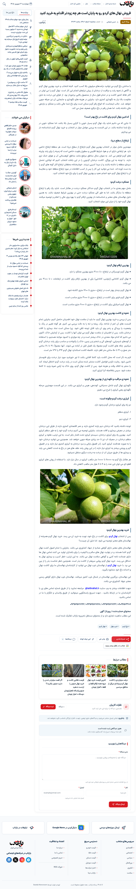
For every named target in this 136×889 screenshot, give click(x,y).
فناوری (130, 867)
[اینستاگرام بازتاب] (22, 859)
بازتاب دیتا (92, 872)
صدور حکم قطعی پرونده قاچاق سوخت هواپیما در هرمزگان (10, 130)
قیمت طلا (92, 852)
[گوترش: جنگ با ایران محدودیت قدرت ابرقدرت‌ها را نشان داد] (25, 176)
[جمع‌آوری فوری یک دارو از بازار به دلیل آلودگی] (25, 162)
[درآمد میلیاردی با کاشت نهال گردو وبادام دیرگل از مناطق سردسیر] (117, 670)
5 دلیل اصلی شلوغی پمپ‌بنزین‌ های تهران (17, 290)
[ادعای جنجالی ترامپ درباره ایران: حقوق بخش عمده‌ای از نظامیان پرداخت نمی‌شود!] (25, 195)
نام (126, 787)
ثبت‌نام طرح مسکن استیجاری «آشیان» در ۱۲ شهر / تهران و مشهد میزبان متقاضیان (10, 217)
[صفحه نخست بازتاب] (16, 843)
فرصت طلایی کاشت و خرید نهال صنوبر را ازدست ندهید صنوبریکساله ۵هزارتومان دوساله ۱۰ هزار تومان (74, 687)
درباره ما (59, 847)
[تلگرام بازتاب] (28, 859)
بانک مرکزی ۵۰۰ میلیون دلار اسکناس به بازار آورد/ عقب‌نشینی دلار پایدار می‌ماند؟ (16, 248)
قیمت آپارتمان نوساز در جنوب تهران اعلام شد (17, 275)
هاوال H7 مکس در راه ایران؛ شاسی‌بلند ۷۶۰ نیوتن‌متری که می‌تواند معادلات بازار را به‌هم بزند (16, 95)
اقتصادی (129, 847)
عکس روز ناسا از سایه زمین (18, 306)
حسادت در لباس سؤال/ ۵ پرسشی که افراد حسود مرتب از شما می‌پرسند (10, 147)
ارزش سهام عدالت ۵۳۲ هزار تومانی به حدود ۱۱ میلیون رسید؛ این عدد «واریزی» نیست (16, 29)
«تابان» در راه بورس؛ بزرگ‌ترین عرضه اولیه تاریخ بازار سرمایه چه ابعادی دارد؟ (16, 39)
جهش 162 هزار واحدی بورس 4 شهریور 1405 (17, 257)
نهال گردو (102, 626)
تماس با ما (58, 852)
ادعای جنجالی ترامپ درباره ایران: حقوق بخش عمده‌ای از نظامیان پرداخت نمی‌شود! (10, 196)
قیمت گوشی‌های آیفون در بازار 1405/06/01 (16, 60)
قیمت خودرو (91, 847)
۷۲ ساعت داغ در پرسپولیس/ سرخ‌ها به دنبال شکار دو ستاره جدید (16, 85)
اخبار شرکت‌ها (90, 867)
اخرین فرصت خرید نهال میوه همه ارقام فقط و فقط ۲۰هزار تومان (97, 684)
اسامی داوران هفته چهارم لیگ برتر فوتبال (17, 282)
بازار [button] (86, 4)
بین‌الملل (129, 862)
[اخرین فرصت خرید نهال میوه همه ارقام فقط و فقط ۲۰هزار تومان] (95, 670)
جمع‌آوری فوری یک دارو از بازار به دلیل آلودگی (10, 162)
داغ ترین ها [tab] (10, 12)
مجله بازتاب (97, 4)
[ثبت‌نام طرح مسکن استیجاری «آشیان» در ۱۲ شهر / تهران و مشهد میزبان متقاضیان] (25, 216)
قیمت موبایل (91, 862)
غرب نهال (114, 626)
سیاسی (129, 857)
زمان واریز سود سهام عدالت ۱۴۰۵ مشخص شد (16, 21)
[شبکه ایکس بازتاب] (15, 859)
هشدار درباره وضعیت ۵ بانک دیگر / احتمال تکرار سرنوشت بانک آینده (18, 298)
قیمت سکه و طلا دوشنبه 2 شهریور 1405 (17, 104)
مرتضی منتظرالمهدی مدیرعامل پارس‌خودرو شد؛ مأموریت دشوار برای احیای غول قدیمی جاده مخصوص (16, 50)
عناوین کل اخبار (75, 4)
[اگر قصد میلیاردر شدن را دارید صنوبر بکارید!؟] (52, 670)
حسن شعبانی (111, 22)
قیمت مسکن (91, 857)
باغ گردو (125, 626)
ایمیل (81, 787)
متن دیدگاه (123, 752)
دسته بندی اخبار (110, 4)
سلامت (129, 872)
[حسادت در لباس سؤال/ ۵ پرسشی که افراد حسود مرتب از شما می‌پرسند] (25, 146)
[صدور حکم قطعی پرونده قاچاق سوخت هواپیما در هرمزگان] (25, 129)
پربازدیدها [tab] (24, 12)
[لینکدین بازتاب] (9, 859)
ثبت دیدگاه (50, 706)
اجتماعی (129, 852)
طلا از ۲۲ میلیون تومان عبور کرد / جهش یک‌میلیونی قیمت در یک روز (16, 67)
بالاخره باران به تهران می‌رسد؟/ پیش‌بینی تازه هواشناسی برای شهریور (16, 75)
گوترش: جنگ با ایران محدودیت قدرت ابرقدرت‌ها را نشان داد (10, 177)
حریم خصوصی (57, 857)
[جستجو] (4, 4)
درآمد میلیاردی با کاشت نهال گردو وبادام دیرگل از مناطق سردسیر (118, 684)
